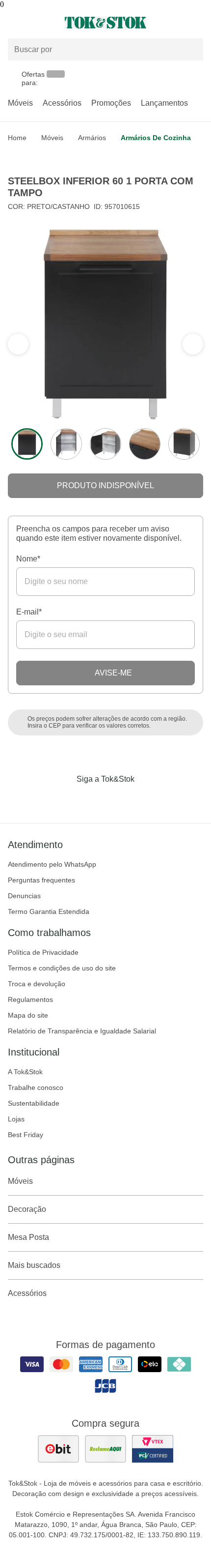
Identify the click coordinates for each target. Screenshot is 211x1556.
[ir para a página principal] (105, 23)
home (17, 138)
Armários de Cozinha (156, 138)
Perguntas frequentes (41, 880)
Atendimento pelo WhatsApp (52, 864)
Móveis (20, 103)
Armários (92, 138)
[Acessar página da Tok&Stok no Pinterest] (119, 799)
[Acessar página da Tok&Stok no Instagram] (92, 799)
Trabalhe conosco (35, 1087)
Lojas (16, 1119)
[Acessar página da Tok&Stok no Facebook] (64, 799)
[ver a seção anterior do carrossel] (193, 344)
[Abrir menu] (35, 23)
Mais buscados (34, 1265)
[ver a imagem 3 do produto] (105, 444)
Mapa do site (28, 1015)
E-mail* (29, 612)
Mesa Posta (28, 1237)
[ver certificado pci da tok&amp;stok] (152, 1449)
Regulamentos (30, 999)
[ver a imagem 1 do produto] (27, 444)
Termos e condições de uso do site (62, 968)
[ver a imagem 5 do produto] (184, 444)
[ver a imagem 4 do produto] (144, 444)
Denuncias (24, 896)
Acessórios (62, 103)
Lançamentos (164, 103)
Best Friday (25, 1135)
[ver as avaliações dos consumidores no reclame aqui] (105, 1449)
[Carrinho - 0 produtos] (197, 23)
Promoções (111, 103)
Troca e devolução (36, 984)
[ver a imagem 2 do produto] (66, 444)
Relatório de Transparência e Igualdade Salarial (82, 1031)
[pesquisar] (191, 50)
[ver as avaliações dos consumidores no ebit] (58, 1449)
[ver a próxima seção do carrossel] (18, 344)
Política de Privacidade (43, 952)
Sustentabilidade (33, 1103)
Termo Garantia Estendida (48, 911)
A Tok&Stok (25, 1072)
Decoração (27, 1209)
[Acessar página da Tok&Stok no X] (147, 799)
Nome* (28, 559)
